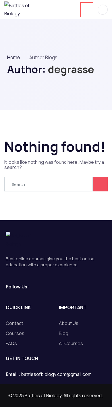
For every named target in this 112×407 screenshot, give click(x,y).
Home (13, 57)
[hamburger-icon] (86, 9)
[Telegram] (44, 286)
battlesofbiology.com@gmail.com (56, 374)
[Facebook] (33, 286)
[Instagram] (55, 286)
